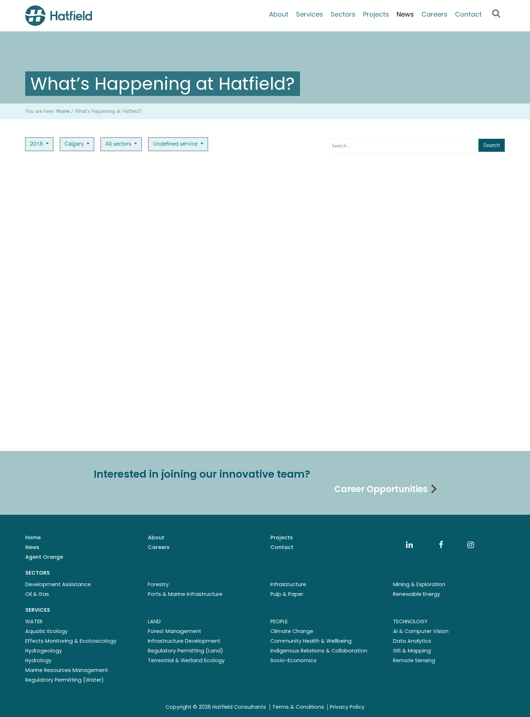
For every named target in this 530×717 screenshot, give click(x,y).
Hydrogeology (43, 650)
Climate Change (291, 631)
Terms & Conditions (298, 707)
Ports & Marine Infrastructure (185, 594)
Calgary (75, 144)
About (278, 14)
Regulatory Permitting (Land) (185, 650)
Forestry (158, 584)
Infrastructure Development (184, 641)
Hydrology (38, 660)
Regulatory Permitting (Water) (64, 679)
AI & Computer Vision (421, 631)
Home (33, 537)
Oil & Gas (37, 594)
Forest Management (174, 631)
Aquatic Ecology (46, 631)
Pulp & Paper (286, 594)
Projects (376, 14)
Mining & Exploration (419, 584)
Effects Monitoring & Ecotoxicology (70, 641)
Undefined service (176, 144)
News (405, 14)
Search (491, 145)
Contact (468, 14)
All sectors (119, 144)
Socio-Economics (293, 660)
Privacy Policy (347, 707)
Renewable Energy (416, 594)
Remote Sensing (414, 660)
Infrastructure (288, 584)
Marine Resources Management (66, 670)
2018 (37, 144)
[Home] (58, 15)
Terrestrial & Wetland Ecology (186, 660)
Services (309, 14)
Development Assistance (58, 584)
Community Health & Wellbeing (311, 641)
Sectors (343, 14)
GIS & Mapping (412, 650)
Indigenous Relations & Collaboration (318, 650)
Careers (434, 14)
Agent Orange (44, 557)
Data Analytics (412, 641)
